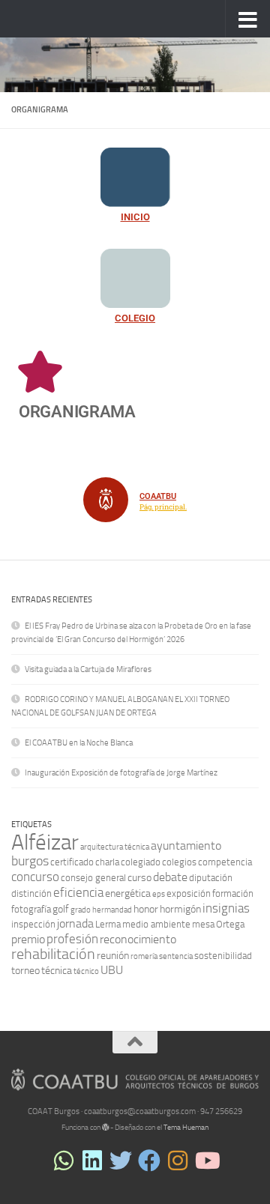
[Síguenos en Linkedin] (92, 1160)
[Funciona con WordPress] (106, 1127)
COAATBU (158, 496)
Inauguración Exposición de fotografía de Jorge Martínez (121, 773)
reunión (113, 955)
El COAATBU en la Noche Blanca (79, 743)
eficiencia (78, 892)
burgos (30, 861)
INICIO (135, 217)
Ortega (230, 924)
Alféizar (45, 842)
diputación (210, 877)
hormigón (180, 909)
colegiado (140, 862)
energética (128, 893)
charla (107, 862)
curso (140, 877)
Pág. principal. (163, 507)
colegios (179, 862)
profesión (72, 938)
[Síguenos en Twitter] (121, 1160)
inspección (33, 924)
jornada (75, 923)
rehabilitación (53, 954)
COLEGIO (135, 318)
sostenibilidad (223, 955)
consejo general (93, 877)
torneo (25, 970)
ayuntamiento (186, 845)
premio (28, 939)
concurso (35, 876)
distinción (31, 893)
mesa (203, 924)
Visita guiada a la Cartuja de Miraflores (88, 669)
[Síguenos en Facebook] (149, 1160)
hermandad (112, 910)
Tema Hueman (186, 1127)
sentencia (176, 956)
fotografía (31, 909)
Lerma (108, 924)
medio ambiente (156, 924)
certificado (72, 862)
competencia (225, 862)
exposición (188, 893)
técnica (56, 970)
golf (60, 909)
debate (170, 877)
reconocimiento (138, 939)
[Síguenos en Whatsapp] (63, 1160)
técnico (86, 971)
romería (144, 956)
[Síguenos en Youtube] (206, 1160)
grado (80, 910)
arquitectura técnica (114, 847)
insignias (226, 908)
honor (146, 909)
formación (233, 893)
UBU (111, 970)
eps (158, 894)
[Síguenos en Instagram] (177, 1160)
